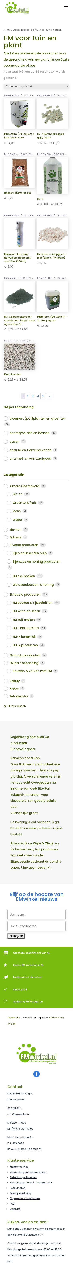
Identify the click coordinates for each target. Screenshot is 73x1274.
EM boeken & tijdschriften (33, 603)
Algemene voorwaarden (25, 1198)
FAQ (12, 1203)
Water (17, 520)
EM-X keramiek (24, 637)
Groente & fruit (24, 503)
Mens (17, 511)
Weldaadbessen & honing (33, 585)
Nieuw (14, 688)
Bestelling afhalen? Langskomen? (31, 1182)
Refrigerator (18, 696)
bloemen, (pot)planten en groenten (37, 418)
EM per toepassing (23, 29)
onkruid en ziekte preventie (30, 450)
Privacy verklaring (20, 1193)
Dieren (18, 494)
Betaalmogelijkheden (23, 1177)
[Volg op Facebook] (36, 1074)
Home (7, 29)
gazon (14, 441)
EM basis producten (25, 594)
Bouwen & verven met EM (32, 671)
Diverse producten (23, 545)
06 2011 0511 (14, 1108)
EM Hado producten (24, 655)
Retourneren (17, 1188)
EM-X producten (25, 645)
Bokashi (15, 537)
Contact (15, 1209)
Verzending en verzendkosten (28, 1172)
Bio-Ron (15, 530)
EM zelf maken (24, 620)
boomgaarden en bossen (29, 433)
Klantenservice (19, 1167)
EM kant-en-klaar (26, 611)
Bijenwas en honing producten (36, 561)
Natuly (14, 681)
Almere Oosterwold (24, 486)
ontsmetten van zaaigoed (30, 458)
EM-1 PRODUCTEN (26, 628)
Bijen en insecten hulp (30, 553)
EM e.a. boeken (24, 576)
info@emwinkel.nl (18, 1114)
